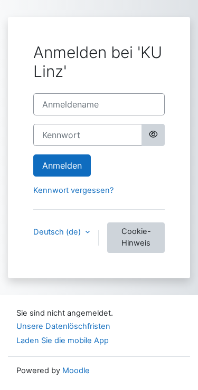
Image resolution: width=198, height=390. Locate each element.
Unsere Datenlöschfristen (63, 326)
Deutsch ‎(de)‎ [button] (58, 232)
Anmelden (62, 165)
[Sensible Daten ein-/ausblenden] (153, 135)
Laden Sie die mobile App (62, 340)
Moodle (76, 370)
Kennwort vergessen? (73, 190)
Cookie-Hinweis (136, 237)
